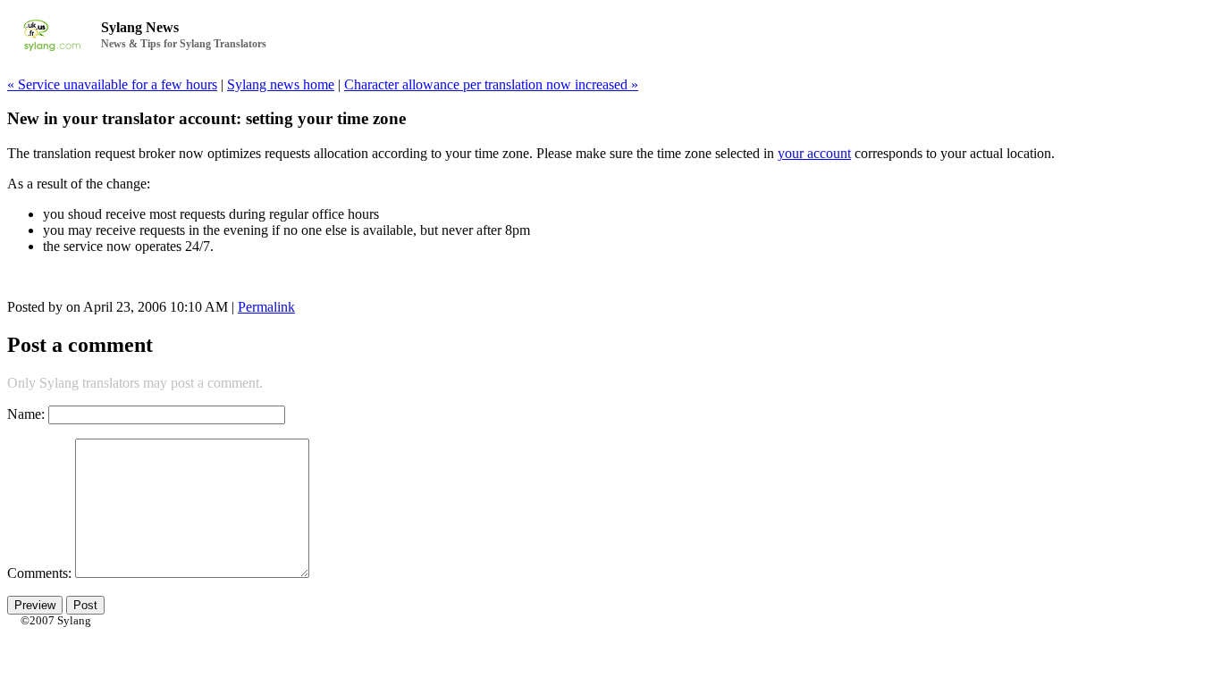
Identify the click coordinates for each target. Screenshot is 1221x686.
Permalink (266, 306)
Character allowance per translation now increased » (491, 84)
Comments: (41, 573)
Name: (26, 414)
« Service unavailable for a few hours (112, 84)
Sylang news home (280, 84)
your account (814, 153)
